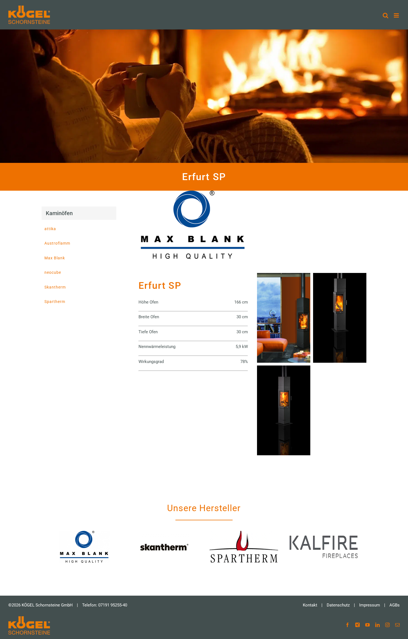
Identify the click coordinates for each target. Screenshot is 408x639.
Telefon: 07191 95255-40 (104, 605)
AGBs (394, 605)
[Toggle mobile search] (385, 15)
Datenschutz (338, 605)
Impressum (369, 605)
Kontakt (310, 605)
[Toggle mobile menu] (397, 15)
